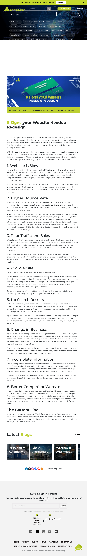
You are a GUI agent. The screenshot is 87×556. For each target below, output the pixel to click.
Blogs (35, 542)
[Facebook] (35, 468)
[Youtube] (38, 468)
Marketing (68, 44)
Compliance (15, 35)
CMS (67, 30)
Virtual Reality (63, 57)
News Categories (39, 48)
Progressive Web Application (21, 52)
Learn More (61, 2)
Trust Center (65, 546)
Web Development (30, 61)
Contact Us (66, 542)
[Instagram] (32, 468)
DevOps (70, 35)
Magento (45, 44)
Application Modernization (43, 22)
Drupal (29, 39)
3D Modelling (15, 22)
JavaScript (25, 44)
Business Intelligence (56, 26)
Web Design (15, 61)
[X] (29, 468)
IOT (70, 39)
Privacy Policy (47, 546)
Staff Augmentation (38, 57)
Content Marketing (30, 35)
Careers (53, 542)
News (43, 542)
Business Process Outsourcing (21, 30)
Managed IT (57, 44)
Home (16, 542)
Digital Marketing (17, 39)
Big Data (42, 26)
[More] (42, 468)
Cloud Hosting (57, 30)
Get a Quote (64, 9)
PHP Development (55, 48)
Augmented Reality (28, 26)
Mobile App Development (20, 48)
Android (27, 22)
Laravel (35, 44)
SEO (57, 52)
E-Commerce (41, 39)
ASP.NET (14, 26)
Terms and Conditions (25, 546)
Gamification (60, 39)
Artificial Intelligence (64, 22)
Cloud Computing (42, 30)
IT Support (14, 44)
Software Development (19, 57)
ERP (51, 39)
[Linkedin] (26, 468)
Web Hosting (45, 61)
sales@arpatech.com (53, 519)
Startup (51, 57)
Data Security (59, 35)
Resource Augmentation (43, 52)
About (25, 542)
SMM (64, 52)
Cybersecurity (45, 35)
